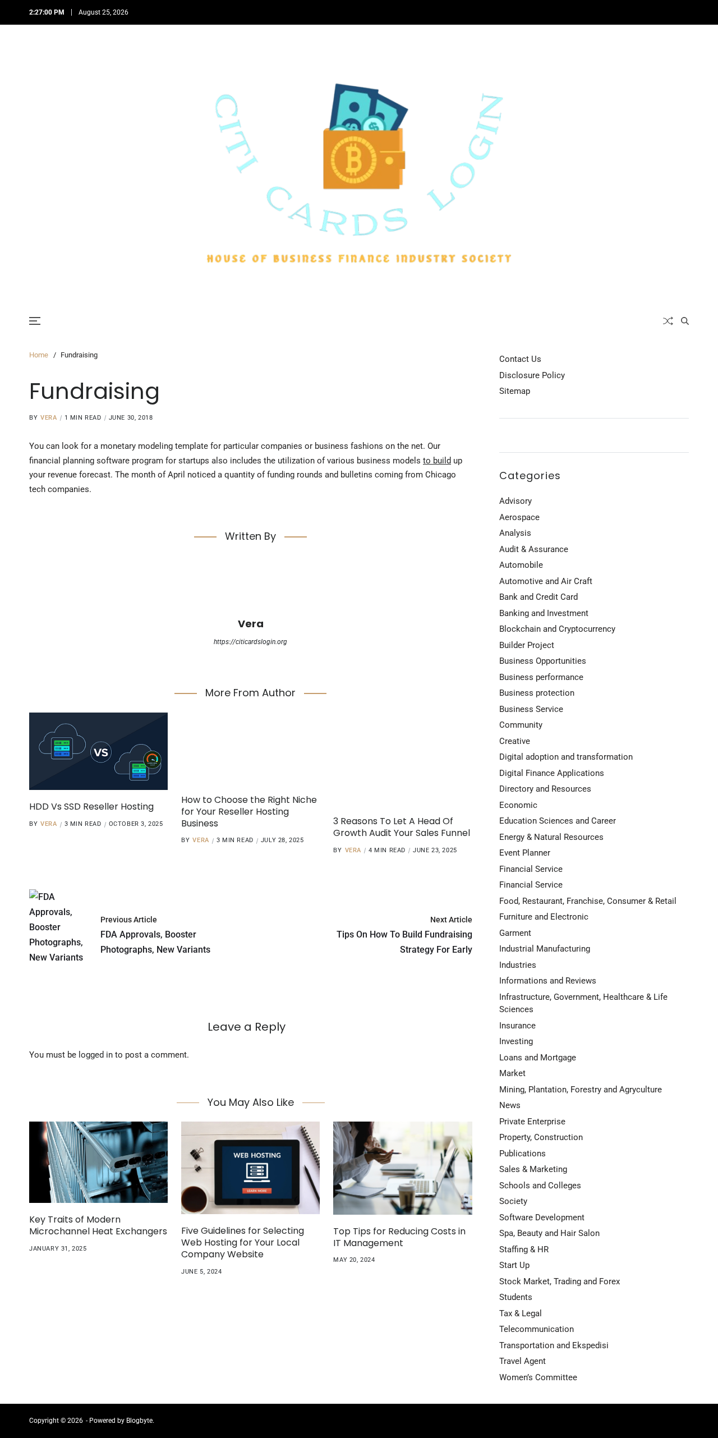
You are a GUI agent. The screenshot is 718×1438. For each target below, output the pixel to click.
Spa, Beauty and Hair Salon (549, 1233)
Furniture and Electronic (543, 917)
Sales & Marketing (533, 1169)
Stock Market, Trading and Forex (559, 1281)
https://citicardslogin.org (250, 642)
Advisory (515, 501)
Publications (522, 1153)
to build (437, 461)
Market (512, 1073)
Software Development (541, 1217)
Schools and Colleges (540, 1185)
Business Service (531, 709)
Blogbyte (139, 1421)
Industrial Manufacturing (544, 949)
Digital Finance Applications (551, 773)
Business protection (536, 693)
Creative (514, 741)
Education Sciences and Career (557, 821)
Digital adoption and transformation (566, 757)
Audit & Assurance (533, 549)
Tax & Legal (520, 1313)
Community (520, 725)
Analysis (515, 533)
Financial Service (531, 869)
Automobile (521, 565)
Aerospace (519, 517)
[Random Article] (668, 321)
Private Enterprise (532, 1122)
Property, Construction (541, 1137)
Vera (48, 417)
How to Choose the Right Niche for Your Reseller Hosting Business (249, 811)
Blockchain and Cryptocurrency (557, 629)
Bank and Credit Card (538, 597)
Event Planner (524, 853)
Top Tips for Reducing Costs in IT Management (399, 1237)
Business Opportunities (542, 661)
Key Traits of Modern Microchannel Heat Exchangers (98, 1225)
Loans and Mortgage (537, 1058)
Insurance (517, 1026)
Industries (517, 965)
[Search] (685, 321)
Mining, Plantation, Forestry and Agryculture (580, 1090)
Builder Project (526, 645)
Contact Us (520, 359)
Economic (518, 805)
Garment (515, 933)
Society (513, 1201)
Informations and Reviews (547, 981)
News (510, 1105)
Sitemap (514, 391)
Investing (516, 1041)
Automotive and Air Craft (545, 581)
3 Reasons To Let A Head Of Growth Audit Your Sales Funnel (401, 827)
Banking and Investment (543, 613)
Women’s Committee (538, 1377)
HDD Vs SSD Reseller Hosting (91, 806)
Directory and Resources (545, 789)
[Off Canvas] (34, 321)
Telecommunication (536, 1329)
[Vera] (250, 585)
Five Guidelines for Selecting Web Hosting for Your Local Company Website (242, 1242)
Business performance (541, 677)
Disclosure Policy (532, 375)
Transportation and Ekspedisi (554, 1345)
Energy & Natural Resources (551, 837)
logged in (96, 1055)
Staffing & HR (524, 1249)
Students (515, 1297)
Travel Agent (522, 1361)
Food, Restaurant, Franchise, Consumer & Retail (587, 901)
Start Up (514, 1265)
